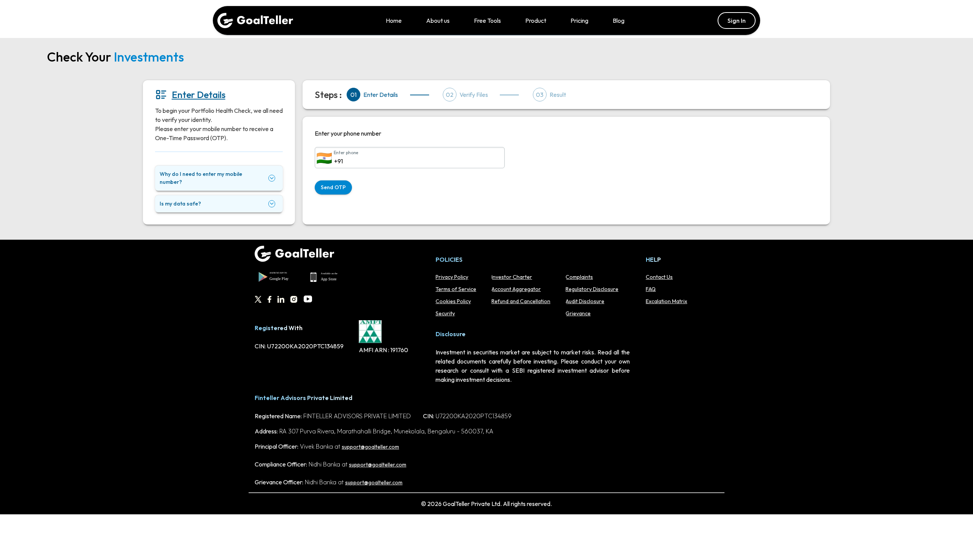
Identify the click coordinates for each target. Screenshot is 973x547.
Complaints (579, 277)
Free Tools (487, 20)
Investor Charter (511, 277)
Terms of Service (456, 289)
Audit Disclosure (585, 301)
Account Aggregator (516, 289)
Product (535, 20)
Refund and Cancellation (520, 301)
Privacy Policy (452, 277)
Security (445, 313)
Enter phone (346, 152)
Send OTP (333, 187)
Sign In (736, 20)
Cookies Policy (453, 301)
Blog (618, 20)
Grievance (578, 313)
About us (438, 20)
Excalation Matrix (666, 301)
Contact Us (659, 277)
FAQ (651, 289)
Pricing (579, 20)
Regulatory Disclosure (592, 289)
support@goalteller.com (370, 446)
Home (394, 20)
